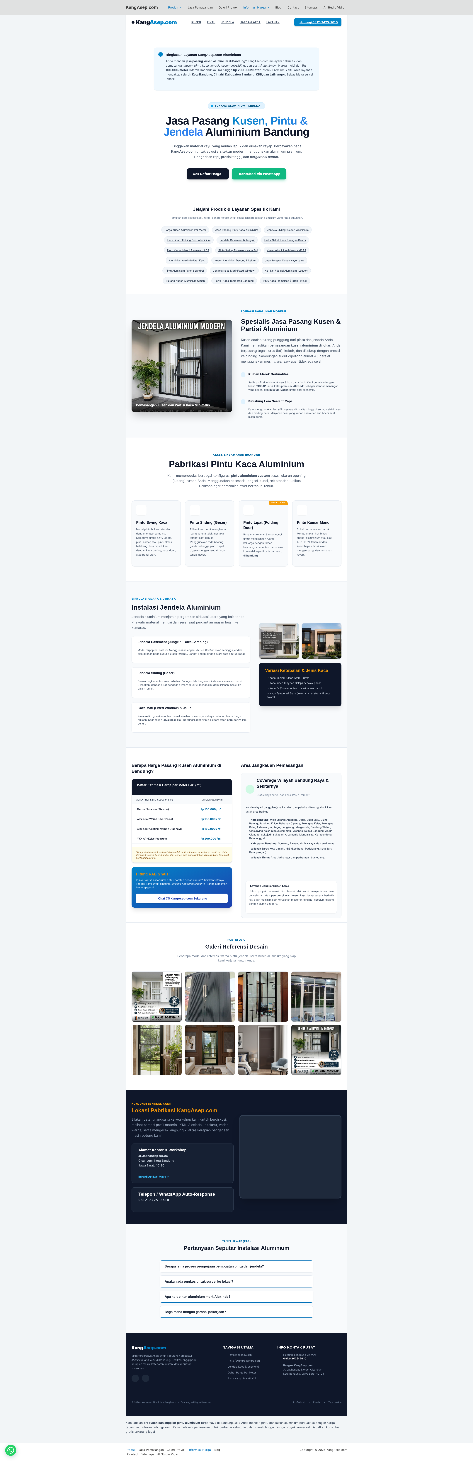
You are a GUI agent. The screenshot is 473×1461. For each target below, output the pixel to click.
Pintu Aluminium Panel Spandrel (185, 270)
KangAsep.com (142, 7)
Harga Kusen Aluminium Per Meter (185, 229)
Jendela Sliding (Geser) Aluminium (288, 229)
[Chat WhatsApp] (135, 1378)
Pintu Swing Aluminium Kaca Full (238, 250)
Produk (173, 7)
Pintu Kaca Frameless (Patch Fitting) (285, 280)
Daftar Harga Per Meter (242, 1372)
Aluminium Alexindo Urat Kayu (187, 260)
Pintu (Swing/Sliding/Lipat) (244, 1360)
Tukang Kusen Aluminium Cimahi (185, 280)
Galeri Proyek (228, 7)
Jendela (227, 22)
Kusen (196, 22)
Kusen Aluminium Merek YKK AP (286, 250)
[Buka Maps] (145, 1378)
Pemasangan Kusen (240, 1354)
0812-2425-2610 (294, 1358)
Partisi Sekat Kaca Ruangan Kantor (285, 240)
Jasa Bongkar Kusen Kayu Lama (284, 260)
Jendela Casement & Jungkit (237, 240)
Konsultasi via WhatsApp (259, 174)
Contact (293, 7)
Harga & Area (250, 22)
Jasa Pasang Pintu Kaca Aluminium (236, 229)
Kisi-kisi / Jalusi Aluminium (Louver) (286, 270)
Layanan (273, 22)
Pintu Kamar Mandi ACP (242, 1378)
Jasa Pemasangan (200, 7)
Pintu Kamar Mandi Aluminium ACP (188, 250)
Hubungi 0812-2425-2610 (319, 22)
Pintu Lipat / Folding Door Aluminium (188, 240)
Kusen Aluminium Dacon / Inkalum (235, 260)
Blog (278, 7)
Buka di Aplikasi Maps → (153, 1176)
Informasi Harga (254, 7)
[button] (180, 7)
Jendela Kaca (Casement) (243, 1366)
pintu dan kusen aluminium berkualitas (288, 1423)
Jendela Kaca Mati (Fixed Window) (234, 270)
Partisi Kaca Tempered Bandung (234, 280)
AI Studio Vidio (334, 7)
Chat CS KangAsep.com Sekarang (182, 898)
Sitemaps (311, 7)
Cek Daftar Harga (207, 174)
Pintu (211, 22)
